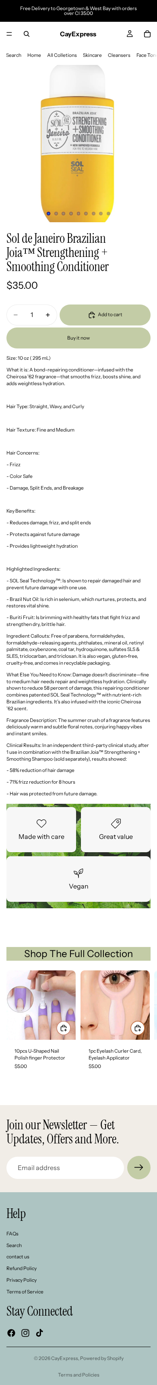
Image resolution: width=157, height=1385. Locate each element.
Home (34, 55)
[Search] (26, 34)
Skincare (92, 55)
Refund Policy (21, 1269)
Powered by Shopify (102, 1358)
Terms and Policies (78, 1375)
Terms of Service (24, 1292)
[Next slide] (142, 1028)
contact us (17, 1257)
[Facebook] (11, 1333)
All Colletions (62, 55)
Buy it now (78, 338)
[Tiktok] (39, 1333)
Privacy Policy (21, 1280)
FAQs (12, 1234)
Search (13, 55)
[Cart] (147, 34)
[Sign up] (139, 1167)
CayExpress (64, 1358)
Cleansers (119, 55)
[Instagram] (25, 1333)
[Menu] (9, 34)
